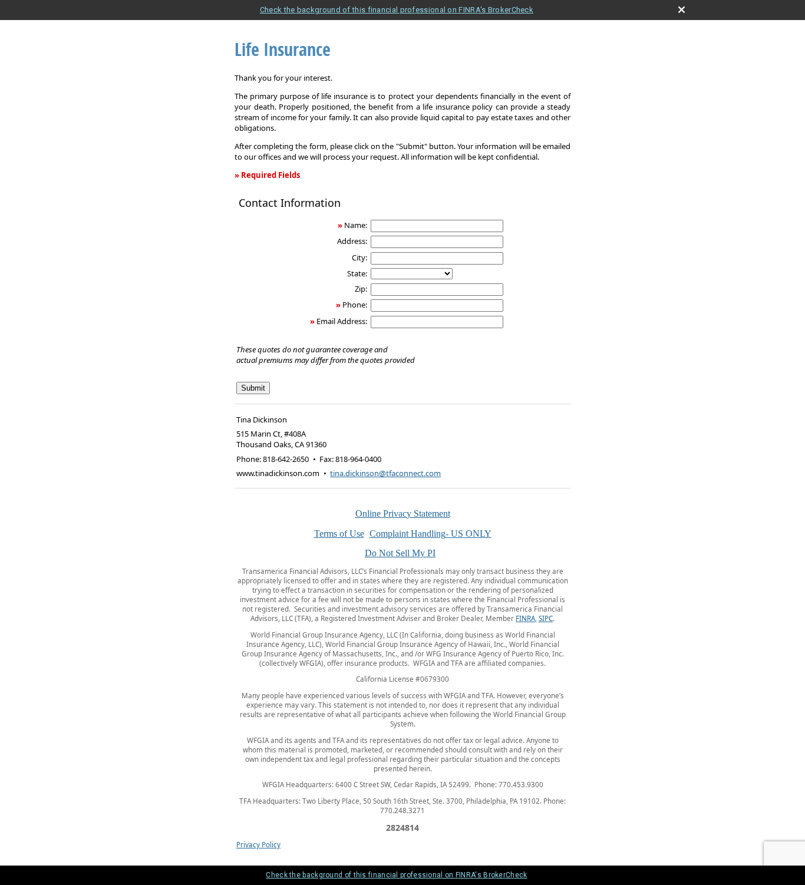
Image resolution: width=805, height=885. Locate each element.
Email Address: (341, 321)
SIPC (546, 618)
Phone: (354, 304)
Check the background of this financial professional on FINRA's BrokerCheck (396, 9)
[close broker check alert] (681, 10)
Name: (355, 225)
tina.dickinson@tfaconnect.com (385, 473)
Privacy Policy (258, 844)
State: (357, 273)
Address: (352, 241)
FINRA (525, 618)
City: (359, 257)
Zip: (361, 288)
